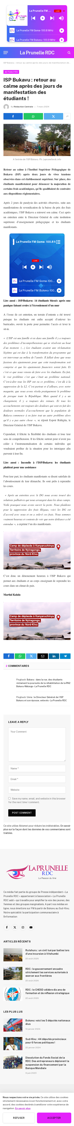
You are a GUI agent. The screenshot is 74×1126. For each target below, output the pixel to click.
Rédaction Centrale (23, 106)
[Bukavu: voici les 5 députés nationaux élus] (12, 1025)
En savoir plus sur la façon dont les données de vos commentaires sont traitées (37, 829)
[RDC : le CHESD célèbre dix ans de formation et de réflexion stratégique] (12, 994)
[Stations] (58, 242)
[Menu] (5, 52)
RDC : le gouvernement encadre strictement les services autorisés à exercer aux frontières (46, 972)
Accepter (54, 1118)
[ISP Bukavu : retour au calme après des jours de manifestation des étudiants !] (37, 140)
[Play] (42, 18)
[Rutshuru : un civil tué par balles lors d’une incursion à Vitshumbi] (12, 954)
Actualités (11, 72)
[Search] (69, 52)
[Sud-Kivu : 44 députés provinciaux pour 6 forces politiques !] (12, 1043)
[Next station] (33, 18)
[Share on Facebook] (13, 116)
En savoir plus (22, 1108)
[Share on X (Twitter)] (53, 116)
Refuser (19, 1118)
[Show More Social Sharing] (67, 116)
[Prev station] (52, 18)
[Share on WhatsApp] (33, 116)
